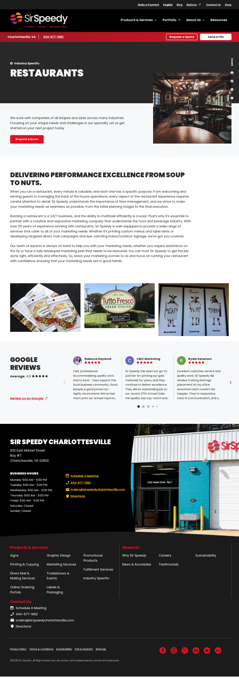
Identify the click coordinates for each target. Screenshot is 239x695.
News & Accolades (136, 564)
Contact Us (213, 4)
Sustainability (205, 555)
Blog (179, 4)
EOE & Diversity (84, 649)
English (168, 4)
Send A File (216, 37)
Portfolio (169, 20)
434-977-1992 (53, 37)
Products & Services (137, 20)
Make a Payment (148, 4)
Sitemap (101, 649)
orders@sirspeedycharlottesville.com (98, 489)
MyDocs (192, 4)
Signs (14, 555)
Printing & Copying (24, 564)
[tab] (138, 406)
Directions (78, 496)
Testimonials (169, 564)
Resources (218, 20)
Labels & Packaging (55, 589)
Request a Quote (181, 37)
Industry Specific (26, 63)
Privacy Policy (18, 649)
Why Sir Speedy (134, 555)
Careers (165, 555)
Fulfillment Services (98, 569)
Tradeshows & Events (58, 576)
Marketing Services (61, 564)
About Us (193, 20)
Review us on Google (26, 398)
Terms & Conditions (41, 649)
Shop (228, 4)
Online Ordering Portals (22, 589)
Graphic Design (59, 555)
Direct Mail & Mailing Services (22, 576)
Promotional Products (93, 558)
